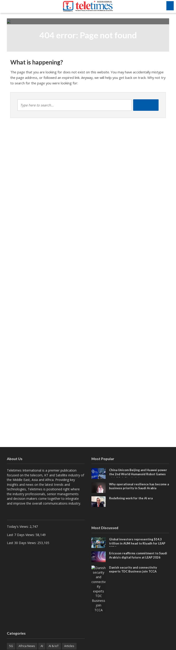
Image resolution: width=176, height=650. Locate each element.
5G (11, 646)
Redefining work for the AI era (131, 498)
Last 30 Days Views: (22, 543)
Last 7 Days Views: (21, 535)
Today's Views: (18, 526)
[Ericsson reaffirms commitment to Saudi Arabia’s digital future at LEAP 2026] (98, 556)
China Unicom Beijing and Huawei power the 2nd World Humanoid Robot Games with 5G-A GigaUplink (138, 474)
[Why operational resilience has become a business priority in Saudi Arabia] (98, 487)
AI (42, 646)
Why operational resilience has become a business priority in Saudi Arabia (139, 486)
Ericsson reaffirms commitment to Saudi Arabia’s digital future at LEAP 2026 (138, 555)
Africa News (27, 646)
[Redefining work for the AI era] (98, 501)
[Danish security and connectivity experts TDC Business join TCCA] (98, 588)
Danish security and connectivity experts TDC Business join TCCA (133, 569)
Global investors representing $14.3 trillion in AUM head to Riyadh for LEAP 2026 (137, 543)
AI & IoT (54, 646)
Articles (69, 646)
